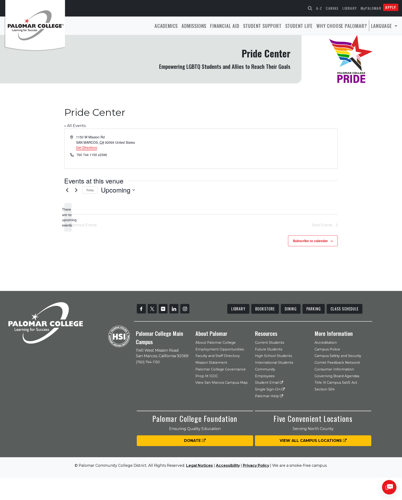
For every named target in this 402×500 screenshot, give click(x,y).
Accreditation (326, 342)
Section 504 (325, 389)
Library (349, 8)
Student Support (262, 25)
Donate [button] (193, 440)
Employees (265, 376)
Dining (291, 309)
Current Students (269, 342)
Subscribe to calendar (310, 240)
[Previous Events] (67, 190)
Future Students (268, 349)
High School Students (273, 356)
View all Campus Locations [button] (311, 440)
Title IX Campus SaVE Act (336, 382)
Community (265, 369)
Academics (166, 25)
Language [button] (382, 25)
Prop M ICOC (206, 376)
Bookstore (265, 309)
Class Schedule (344, 309)
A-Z (319, 8)
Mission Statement (211, 362)
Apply (390, 7)
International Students (274, 362)
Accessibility (228, 465)
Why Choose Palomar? (341, 25)
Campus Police (327, 349)
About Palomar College (215, 342)
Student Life (299, 25)
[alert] (68, 217)
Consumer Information (334, 369)
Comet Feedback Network (337, 362)
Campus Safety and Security (338, 356)
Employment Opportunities (219, 349)
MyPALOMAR (371, 8)
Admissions (193, 25)
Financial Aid (224, 25)
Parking (313, 309)
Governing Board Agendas (337, 376)
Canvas (332, 8)
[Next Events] (76, 190)
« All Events (75, 125)
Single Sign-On (268, 389)
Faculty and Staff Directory (217, 356)
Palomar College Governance (220, 369)
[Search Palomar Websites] (310, 8)
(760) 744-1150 (148, 362)
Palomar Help (267, 396)
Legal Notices (199, 465)
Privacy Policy (256, 465)
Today (90, 190)
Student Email (267, 382)
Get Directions (86, 147)
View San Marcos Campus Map (221, 382)
